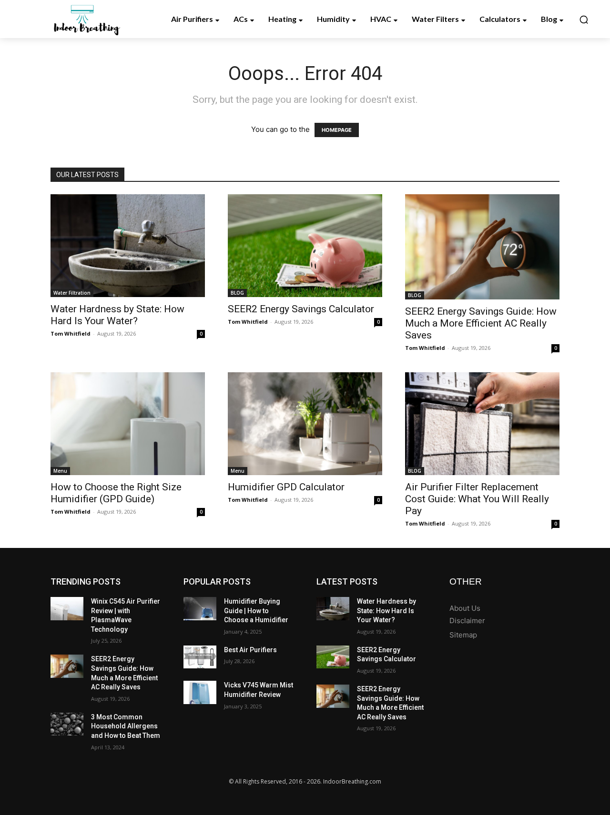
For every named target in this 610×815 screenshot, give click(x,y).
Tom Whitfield (71, 333)
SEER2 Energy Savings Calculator (301, 309)
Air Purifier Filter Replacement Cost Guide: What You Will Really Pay (477, 499)
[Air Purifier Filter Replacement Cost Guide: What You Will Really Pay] (482, 423)
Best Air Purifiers (250, 650)
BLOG (237, 292)
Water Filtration (72, 292)
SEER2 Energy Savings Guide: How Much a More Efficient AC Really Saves (481, 323)
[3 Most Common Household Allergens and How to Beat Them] (67, 724)
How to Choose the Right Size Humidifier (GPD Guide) (116, 493)
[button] (584, 19)
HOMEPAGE (337, 130)
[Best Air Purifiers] (199, 657)
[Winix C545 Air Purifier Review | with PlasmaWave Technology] (67, 608)
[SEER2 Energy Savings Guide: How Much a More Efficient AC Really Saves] (482, 246)
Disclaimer (467, 620)
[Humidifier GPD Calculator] (305, 423)
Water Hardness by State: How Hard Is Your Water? (117, 315)
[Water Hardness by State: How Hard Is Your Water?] (128, 245)
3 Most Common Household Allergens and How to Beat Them (125, 726)
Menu (60, 470)
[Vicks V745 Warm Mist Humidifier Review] (199, 692)
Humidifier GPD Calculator (286, 487)
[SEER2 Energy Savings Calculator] (305, 245)
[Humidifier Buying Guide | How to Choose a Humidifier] (199, 608)
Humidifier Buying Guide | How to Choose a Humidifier (256, 610)
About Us (464, 608)
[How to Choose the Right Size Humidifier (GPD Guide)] (128, 423)
